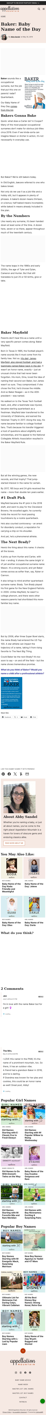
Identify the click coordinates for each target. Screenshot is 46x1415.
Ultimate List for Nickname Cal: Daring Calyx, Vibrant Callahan (11, 1301)
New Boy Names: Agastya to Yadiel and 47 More (34, 1259)
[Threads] (20, 1372)
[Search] (39, 9)
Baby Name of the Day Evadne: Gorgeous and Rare (34, 1175)
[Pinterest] (30, 1372)
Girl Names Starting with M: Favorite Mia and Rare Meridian (11, 1214)
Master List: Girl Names (23, 1389)
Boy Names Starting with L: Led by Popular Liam (10, 1340)
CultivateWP (39, 1412)
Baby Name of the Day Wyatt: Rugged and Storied (34, 1340)
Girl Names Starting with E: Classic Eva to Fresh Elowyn (10, 1134)
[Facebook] (25, 1372)
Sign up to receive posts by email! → (23, 3)
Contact (23, 1397)
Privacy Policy (7, 1412)
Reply (41, 996)
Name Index (23, 1384)
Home (3, 16)
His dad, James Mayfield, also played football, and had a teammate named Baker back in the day (21, 362)
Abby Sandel (15, 37)
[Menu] (43, 9)
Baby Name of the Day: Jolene (34, 885)
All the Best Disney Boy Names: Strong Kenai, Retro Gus (33, 1301)
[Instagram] (16, 1372)
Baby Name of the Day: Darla (34, 923)
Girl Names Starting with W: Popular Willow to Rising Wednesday (34, 1135)
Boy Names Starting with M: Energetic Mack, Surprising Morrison (10, 1261)
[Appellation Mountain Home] (10, 9)
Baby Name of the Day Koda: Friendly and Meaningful (11, 888)
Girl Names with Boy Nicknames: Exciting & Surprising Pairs (33, 1214)
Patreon (23, 1402)
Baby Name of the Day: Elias (11, 923)
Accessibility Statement (20, 1412)
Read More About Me (14, 843)
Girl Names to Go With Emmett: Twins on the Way (11, 1174)
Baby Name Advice (23, 1380)
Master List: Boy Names (23, 1393)
